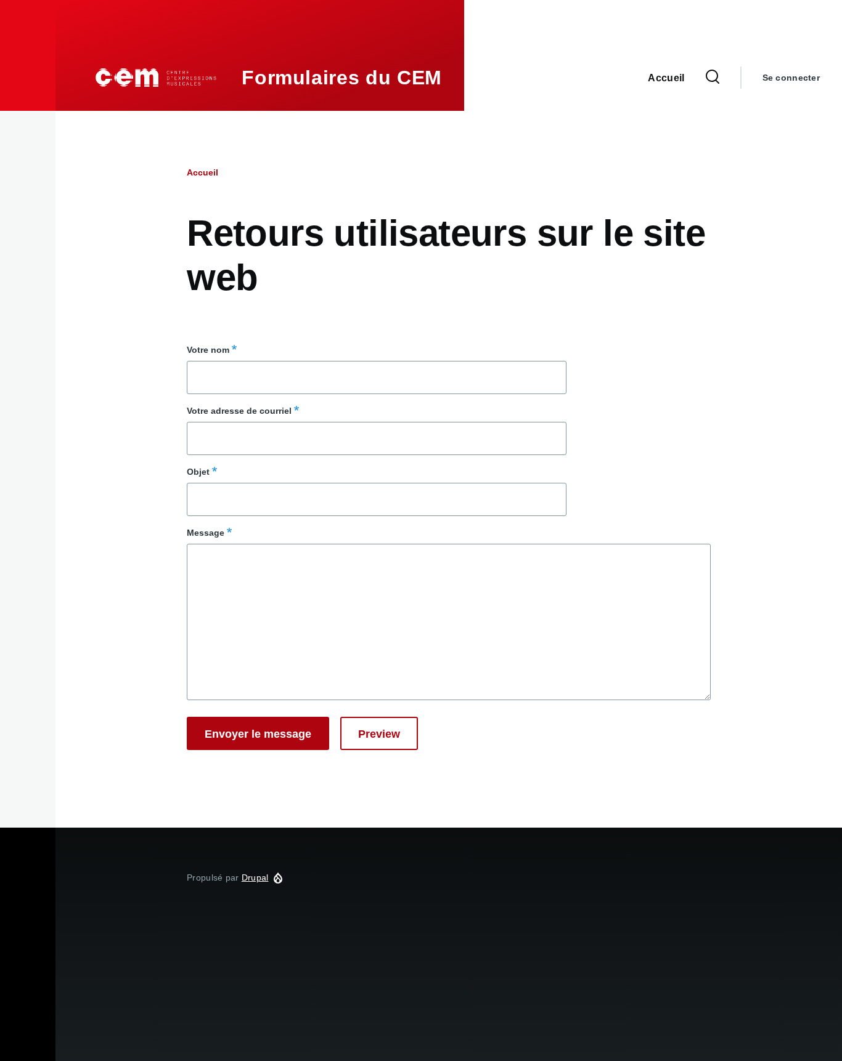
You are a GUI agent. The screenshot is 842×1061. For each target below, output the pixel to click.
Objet (198, 472)
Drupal (255, 877)
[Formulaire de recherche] (712, 77)
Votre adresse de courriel (239, 411)
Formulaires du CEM (342, 78)
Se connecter (791, 78)
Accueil (202, 172)
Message (205, 533)
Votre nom (208, 350)
